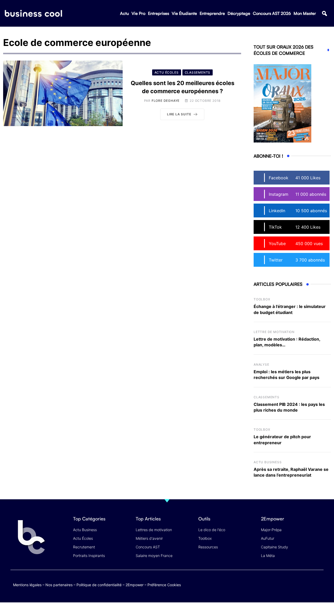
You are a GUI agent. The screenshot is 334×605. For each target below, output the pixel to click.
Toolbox (262, 299)
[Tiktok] (308, 584)
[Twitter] (278, 584)
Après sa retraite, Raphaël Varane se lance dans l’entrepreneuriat (291, 472)
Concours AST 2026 (272, 13)
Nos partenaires (59, 585)
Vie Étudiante (184, 13)
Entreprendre (212, 13)
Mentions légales (27, 585)
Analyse (261, 364)
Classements (266, 397)
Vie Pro (138, 13)
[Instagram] (318, 584)
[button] (324, 13)
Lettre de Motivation (274, 332)
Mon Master (305, 13)
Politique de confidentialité (99, 585)
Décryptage (239, 13)
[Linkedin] (318, 588)
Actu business (268, 462)
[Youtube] (298, 584)
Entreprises (158, 13)
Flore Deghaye (166, 101)
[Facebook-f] (288, 584)
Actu (124, 13)
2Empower (135, 585)
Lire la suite (179, 114)
